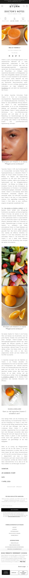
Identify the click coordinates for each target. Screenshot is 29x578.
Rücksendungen (14, 531)
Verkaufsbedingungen (14, 545)
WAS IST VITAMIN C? (14, 47)
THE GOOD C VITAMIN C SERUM (13, 208)
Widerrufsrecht (14, 535)
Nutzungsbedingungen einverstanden (14, 547)
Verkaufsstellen (14, 543)
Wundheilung (5, 88)
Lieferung (14, 529)
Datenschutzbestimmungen (14, 516)
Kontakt (15, 527)
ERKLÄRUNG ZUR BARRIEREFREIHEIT (14, 549)
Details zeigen (22, 566)
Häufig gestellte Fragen (14, 533)
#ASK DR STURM (11, 486)
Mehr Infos (22, 561)
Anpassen (14, 572)
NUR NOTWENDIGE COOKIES (23, 572)
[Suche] (24, 6)
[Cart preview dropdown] (27, 6)
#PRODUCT (19, 486)
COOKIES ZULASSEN (6, 572)
